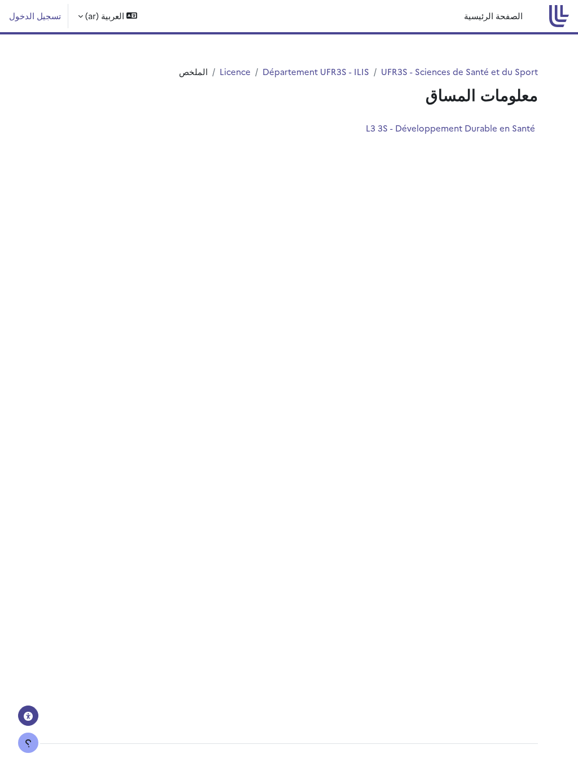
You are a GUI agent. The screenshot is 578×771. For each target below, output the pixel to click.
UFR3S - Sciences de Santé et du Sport (459, 71)
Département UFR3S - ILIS (315, 71)
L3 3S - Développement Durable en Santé (450, 128)
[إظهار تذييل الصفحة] (28, 743)
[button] (107, 16)
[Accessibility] (28, 716)
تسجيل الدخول (35, 15)
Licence (235, 71)
